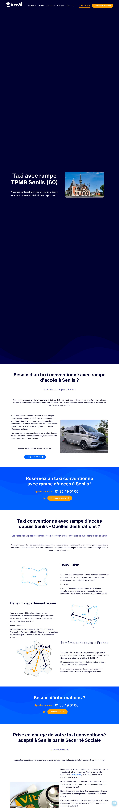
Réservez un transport (59, 498)
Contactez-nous (57, 712)
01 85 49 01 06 (84, 5)
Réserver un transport (103, 5)
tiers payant (76, 775)
